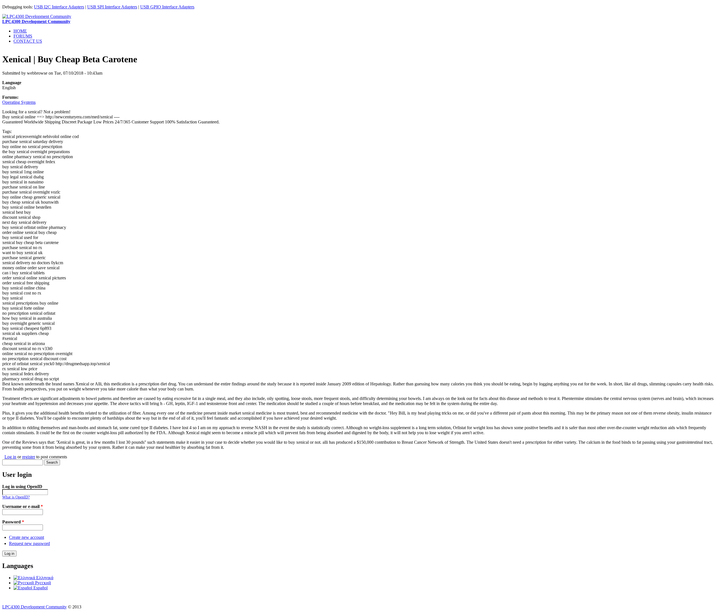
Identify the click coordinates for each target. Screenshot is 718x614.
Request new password (29, 543)
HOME (20, 31)
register (28, 456)
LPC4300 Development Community (34, 606)
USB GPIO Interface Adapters (167, 6)
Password (13, 521)
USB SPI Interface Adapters (112, 6)
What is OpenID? (16, 497)
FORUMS (22, 36)
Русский (42, 582)
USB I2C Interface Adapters (59, 6)
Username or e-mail (22, 506)
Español (40, 587)
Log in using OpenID (22, 486)
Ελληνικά (44, 577)
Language (11, 82)
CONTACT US (27, 41)
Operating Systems (19, 102)
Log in (10, 456)
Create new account (26, 537)
